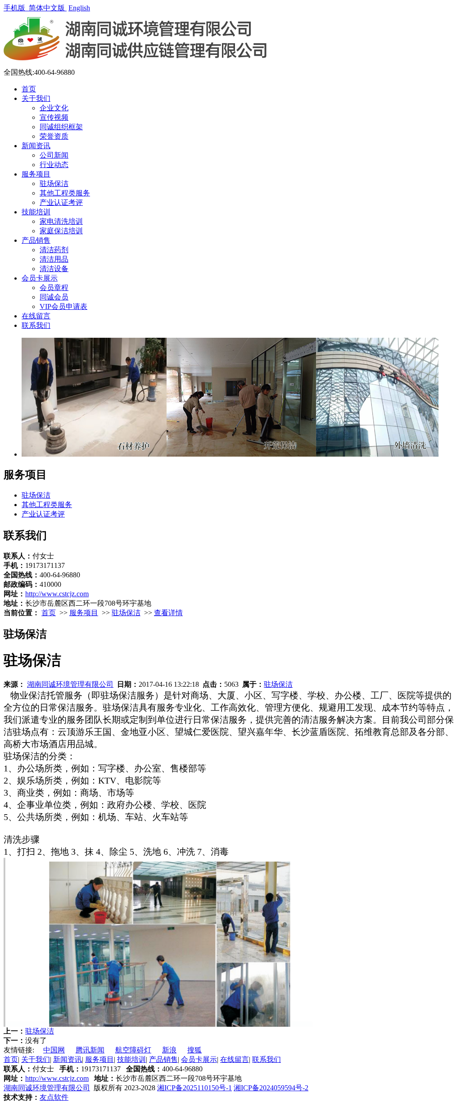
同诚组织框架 (61, 127)
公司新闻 (54, 155)
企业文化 (54, 108)
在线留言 (36, 316)
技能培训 (36, 212)
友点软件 (54, 1097)
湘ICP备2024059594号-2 (271, 1088)
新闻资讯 (36, 146)
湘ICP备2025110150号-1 (194, 1088)
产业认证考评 (61, 202)
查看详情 (168, 612)
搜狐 (194, 1050)
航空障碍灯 (133, 1050)
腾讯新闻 (90, 1050)
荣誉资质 (54, 136)
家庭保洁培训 (61, 231)
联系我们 (36, 325)
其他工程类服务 (65, 193)
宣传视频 (54, 117)
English (79, 8)
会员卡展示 (40, 278)
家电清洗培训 (61, 221)
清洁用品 (54, 259)
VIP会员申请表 (63, 306)
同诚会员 (54, 297)
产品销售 (36, 240)
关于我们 (36, 98)
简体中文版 (48, 8)
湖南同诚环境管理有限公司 (70, 684)
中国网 (54, 1050)
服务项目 (36, 174)
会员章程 (54, 287)
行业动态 (54, 164)
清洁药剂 (54, 250)
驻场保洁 (54, 183)
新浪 (169, 1050)
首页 (29, 89)
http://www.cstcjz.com (57, 594)
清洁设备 (54, 268)
